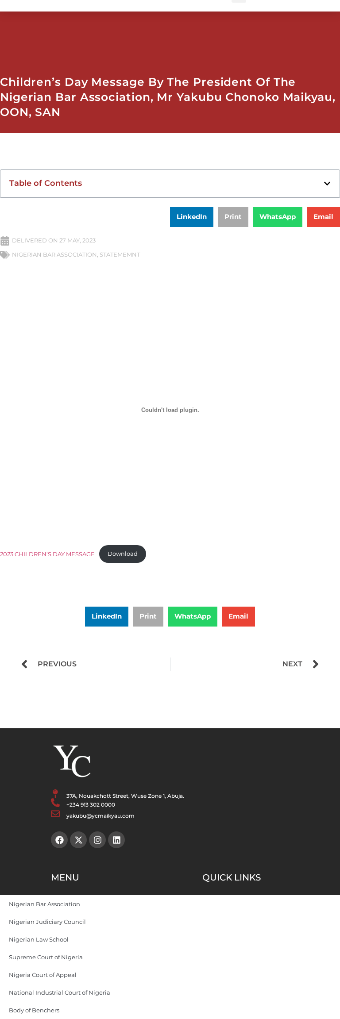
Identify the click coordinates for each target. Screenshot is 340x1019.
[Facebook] (59, 839)
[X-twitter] (78, 839)
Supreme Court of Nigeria (46, 957)
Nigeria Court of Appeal (43, 974)
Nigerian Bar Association (44, 903)
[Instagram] (97, 839)
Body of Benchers (34, 1010)
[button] (327, 183)
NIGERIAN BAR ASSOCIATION (54, 254)
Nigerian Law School (39, 939)
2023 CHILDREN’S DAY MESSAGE (47, 553)
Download (123, 553)
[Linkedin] (116, 839)
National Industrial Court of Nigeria (59, 992)
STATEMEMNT (120, 254)
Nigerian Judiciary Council (47, 921)
